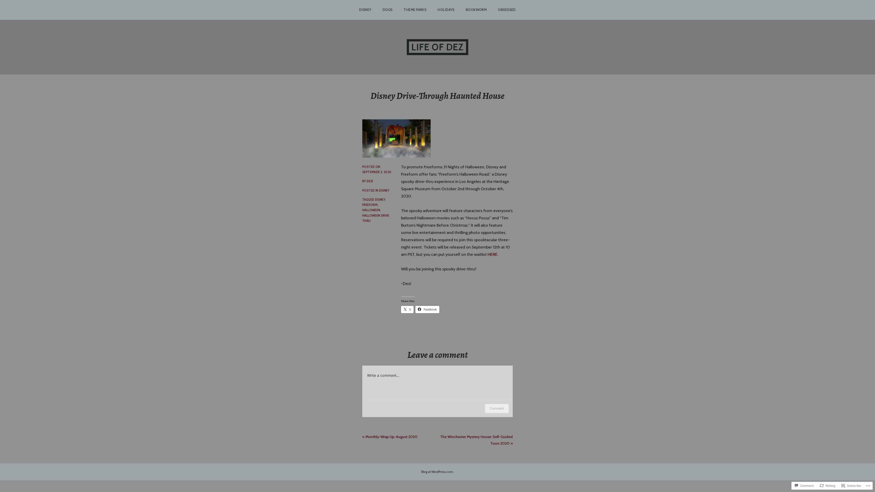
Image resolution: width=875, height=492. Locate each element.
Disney (365, 10)
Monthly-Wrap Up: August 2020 (391, 437)
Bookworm (476, 10)
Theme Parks (415, 10)
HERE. (493, 254)
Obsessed (507, 10)
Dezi (370, 181)
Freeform (370, 205)
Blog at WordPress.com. (437, 472)
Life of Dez (437, 47)
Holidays (446, 10)
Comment (497, 408)
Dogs (388, 10)
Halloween (371, 210)
